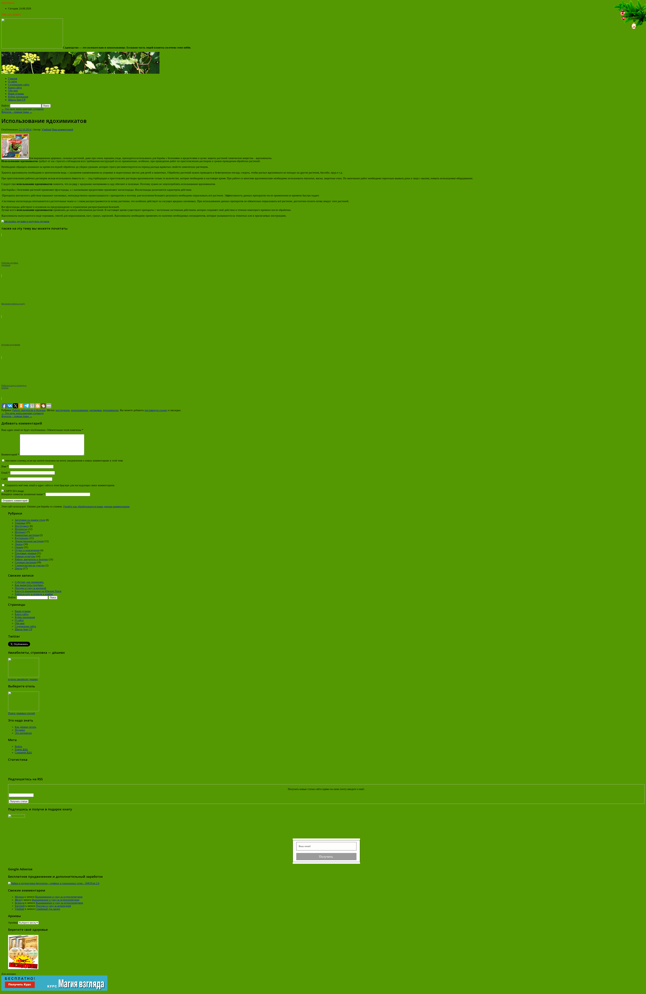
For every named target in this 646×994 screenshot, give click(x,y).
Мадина (19, 896)
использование (79, 410)
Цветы (18, 568)
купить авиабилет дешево (23, 679)
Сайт (4, 478)
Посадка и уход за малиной (30, 588)
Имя (4, 466)
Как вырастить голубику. (29, 585)
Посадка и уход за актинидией (53, 905)
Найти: (5, 105)
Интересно (21, 529)
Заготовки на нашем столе (30, 520)
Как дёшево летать (25, 727)
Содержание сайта (18, 84)
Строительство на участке (30, 565)
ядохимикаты (111, 410)
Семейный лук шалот (47, 908)
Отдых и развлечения (27, 550)
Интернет (20, 532)
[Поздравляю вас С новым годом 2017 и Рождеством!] (629, 29)
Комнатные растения (27, 535)
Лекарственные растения (29, 541)
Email (5, 472)
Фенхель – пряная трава (16, 112)
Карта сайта (15, 87)
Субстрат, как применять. (29, 582)
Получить (326, 856)
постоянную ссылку (156, 410)
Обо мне (13, 90)
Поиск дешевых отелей (21, 713)
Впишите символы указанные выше (22, 494)
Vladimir (46, 129)
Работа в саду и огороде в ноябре (34, 594)
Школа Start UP (17, 99)
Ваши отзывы (16, 93)
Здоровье (20, 523)
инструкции (63, 410)
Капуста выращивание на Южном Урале (38, 591)
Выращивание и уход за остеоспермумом (58, 896)
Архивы (12, 922)
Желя (18, 899)
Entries (21, 749)
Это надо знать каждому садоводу (22, 109)
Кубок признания (18, 96)
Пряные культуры (25, 556)
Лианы (19, 544)
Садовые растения (25, 562)
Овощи (19, 547)
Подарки (20, 730)
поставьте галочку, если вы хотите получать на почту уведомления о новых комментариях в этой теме (64, 460)
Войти (18, 746)
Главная (12, 78)
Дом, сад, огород (11, 14)
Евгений (20, 905)
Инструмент (22, 526)
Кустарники (22, 538)
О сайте (12, 81)
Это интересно (23, 733)
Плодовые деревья (25, 553)
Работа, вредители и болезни (28, 410)
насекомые (95, 410)
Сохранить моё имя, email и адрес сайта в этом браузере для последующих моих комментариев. (60, 485)
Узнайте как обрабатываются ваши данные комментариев (96, 506)
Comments (23, 752)
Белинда (19, 902)
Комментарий (10, 454)
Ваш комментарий (62, 129)
